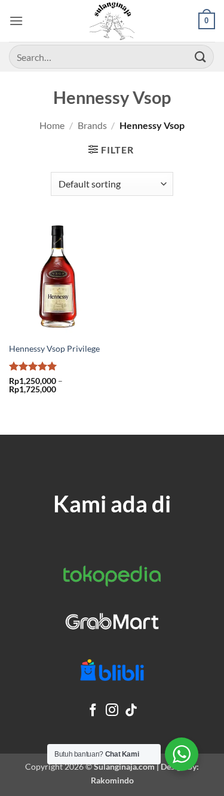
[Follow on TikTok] (131, 711)
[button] (16, 20)
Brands (92, 125)
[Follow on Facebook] (93, 711)
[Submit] (201, 56)
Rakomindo (112, 780)
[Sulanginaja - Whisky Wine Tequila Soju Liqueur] (112, 21)
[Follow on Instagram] (112, 711)
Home (52, 125)
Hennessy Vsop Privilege (54, 349)
